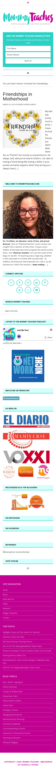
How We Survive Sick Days (13, 637)
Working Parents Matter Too (14, 655)
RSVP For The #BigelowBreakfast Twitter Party (21, 667)
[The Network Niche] (28, 381)
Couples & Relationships (13, 691)
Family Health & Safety (12, 700)
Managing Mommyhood (12, 714)
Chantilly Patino (29, 765)
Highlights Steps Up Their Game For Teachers (21, 632)
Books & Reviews (10, 687)
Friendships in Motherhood (17, 96)
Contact (6, 617)
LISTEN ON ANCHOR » (12, 343)
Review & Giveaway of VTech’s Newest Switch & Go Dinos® (27, 651)
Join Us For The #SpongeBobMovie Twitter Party (22, 646)
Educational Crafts (10, 696)
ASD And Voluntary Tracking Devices (17, 641)
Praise (5, 604)
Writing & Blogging (10, 742)
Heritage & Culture (10, 710)
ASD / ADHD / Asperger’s (13, 682)
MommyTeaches (27, 244)
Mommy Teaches (28, 17)
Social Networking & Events (14, 728)
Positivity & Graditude (11, 724)
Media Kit (6, 608)
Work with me (8, 599)
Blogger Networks (10, 613)
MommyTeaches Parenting (13, 719)
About (5, 594)
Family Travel (8, 705)
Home (5, 590)
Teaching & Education (11, 737)
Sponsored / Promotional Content (16, 733)
